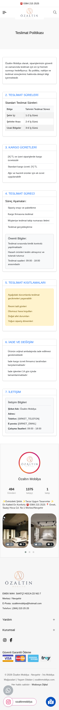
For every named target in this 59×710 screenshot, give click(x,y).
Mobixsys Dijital (40, 684)
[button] (26, 552)
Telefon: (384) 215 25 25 (15, 608)
